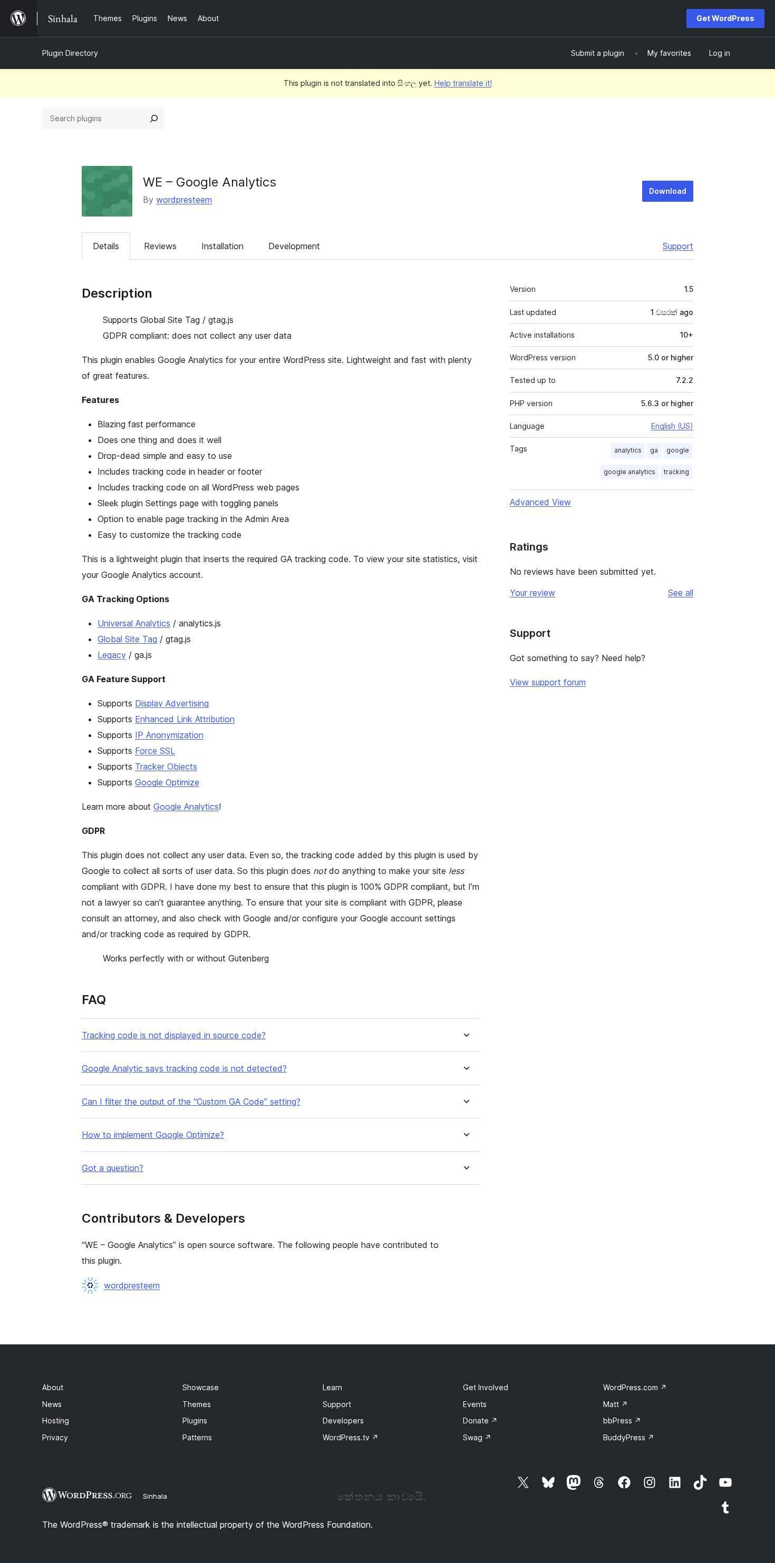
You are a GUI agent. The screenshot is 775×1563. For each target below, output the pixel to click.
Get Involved (485, 1387)
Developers (343, 1420)
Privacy (55, 1437)
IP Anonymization (169, 735)
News (52, 1404)
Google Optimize (167, 782)
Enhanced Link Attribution (185, 719)
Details (106, 246)
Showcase (200, 1387)
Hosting (55, 1420)
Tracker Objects (166, 766)
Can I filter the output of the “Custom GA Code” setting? (191, 1102)
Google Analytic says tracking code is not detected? (184, 1069)
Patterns (197, 1437)
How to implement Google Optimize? (153, 1135)
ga (654, 450)
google (677, 450)
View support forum (548, 682)
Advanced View (540, 502)
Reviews (160, 246)
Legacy (112, 655)
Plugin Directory (70, 52)
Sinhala (155, 1496)
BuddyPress (628, 1437)
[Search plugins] (153, 118)
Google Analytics (186, 806)
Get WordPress (725, 18)
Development (294, 246)
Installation (222, 246)
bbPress (622, 1420)
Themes (196, 1404)
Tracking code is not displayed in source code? (174, 1035)
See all (680, 592)
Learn (332, 1387)
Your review (532, 592)
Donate (480, 1420)
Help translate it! (463, 82)
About (52, 1387)
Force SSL (155, 750)
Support (678, 246)
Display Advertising (172, 703)
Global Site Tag (127, 639)
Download (667, 190)
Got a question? (112, 1168)
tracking (676, 472)
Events (475, 1404)
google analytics (629, 472)
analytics (628, 450)
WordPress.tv (351, 1437)
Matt (615, 1404)
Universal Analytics (134, 623)
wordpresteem (184, 199)
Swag (477, 1437)
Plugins (194, 1420)
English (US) (672, 425)
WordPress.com (635, 1387)
